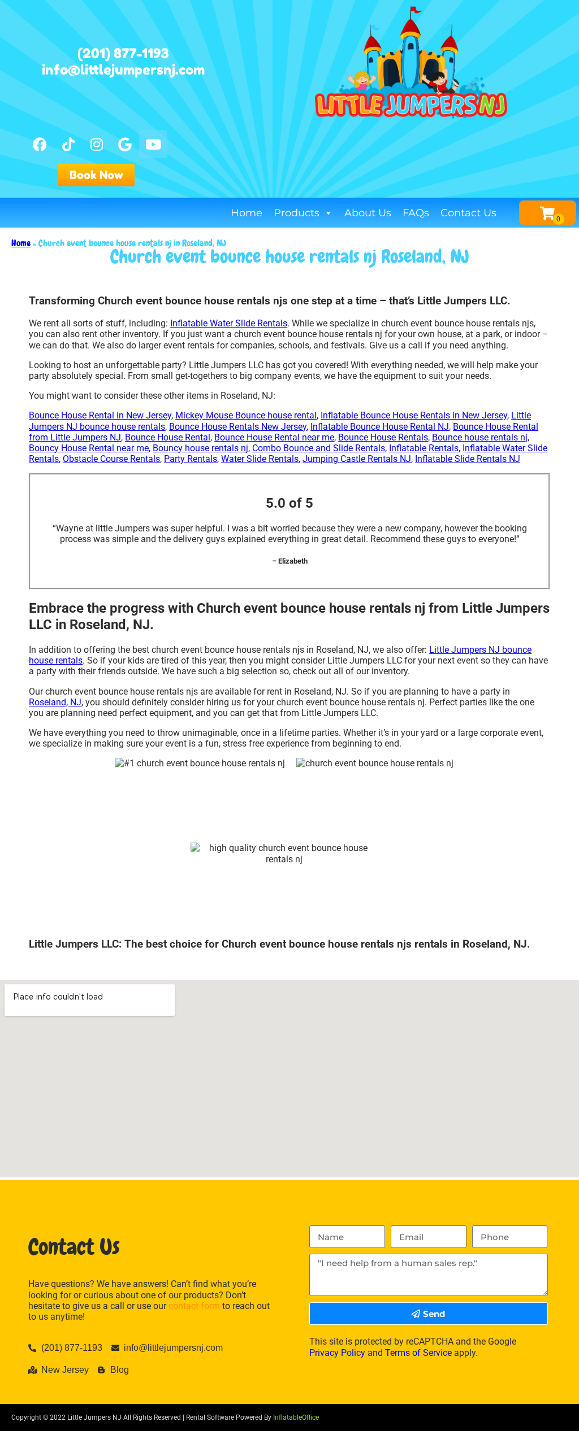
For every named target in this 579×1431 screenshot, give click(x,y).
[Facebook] (40, 144)
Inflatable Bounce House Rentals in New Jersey (414, 415)
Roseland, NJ (55, 702)
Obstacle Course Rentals (111, 458)
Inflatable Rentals (424, 448)
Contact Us (468, 213)
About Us (367, 213)
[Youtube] (153, 144)
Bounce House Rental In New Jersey (100, 415)
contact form (194, 1306)
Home (246, 213)
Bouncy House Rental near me (89, 448)
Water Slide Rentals (260, 458)
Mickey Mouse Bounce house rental (246, 415)
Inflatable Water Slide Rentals (228, 323)
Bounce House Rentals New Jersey (237, 426)
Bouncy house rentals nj (200, 448)
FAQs (416, 213)
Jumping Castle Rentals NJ (357, 458)
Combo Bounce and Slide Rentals (318, 448)
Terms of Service (418, 1352)
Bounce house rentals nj (480, 437)
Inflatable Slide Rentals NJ (467, 458)
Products (296, 213)
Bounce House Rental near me (274, 437)
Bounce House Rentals (383, 437)
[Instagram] (97, 144)
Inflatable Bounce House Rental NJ (379, 426)
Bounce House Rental (167, 437)
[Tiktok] (68, 144)
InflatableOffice (296, 1417)
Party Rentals (190, 458)
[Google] (125, 144)
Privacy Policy (337, 1352)
